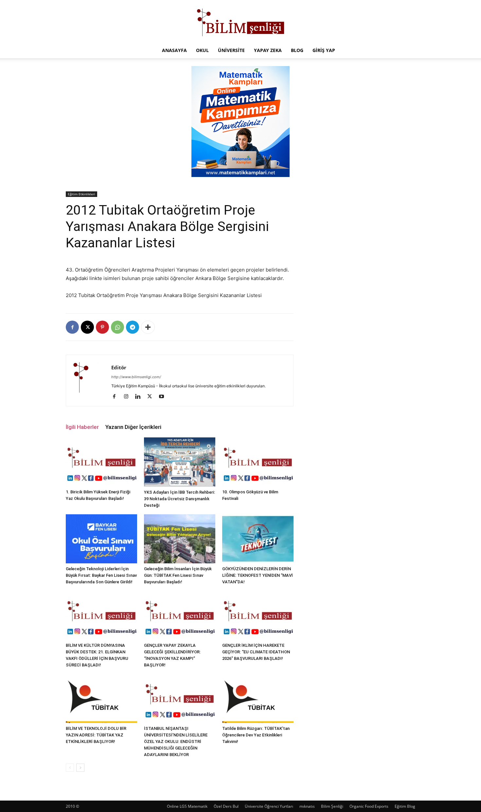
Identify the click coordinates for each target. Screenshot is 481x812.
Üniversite (231, 50)
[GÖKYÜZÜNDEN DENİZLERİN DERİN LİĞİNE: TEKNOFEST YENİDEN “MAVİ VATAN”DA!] (258, 538)
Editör (118, 367)
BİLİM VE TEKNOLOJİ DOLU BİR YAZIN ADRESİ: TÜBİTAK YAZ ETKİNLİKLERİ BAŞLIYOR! (96, 735)
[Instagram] (128, 397)
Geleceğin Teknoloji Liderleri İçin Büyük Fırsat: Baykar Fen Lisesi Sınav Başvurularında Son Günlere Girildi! (101, 575)
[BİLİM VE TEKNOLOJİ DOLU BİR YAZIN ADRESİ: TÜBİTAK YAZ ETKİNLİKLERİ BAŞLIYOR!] (101, 698)
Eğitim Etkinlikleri (81, 194)
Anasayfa (174, 50)
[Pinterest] (102, 327)
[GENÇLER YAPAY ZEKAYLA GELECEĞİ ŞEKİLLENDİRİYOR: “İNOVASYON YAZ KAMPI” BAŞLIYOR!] (179, 615)
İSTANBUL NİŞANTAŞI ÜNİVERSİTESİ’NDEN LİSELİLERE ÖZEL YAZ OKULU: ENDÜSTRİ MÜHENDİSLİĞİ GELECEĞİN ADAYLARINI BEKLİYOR (175, 741)
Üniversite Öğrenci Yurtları (269, 806)
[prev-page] (70, 768)
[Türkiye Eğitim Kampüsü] (240, 21)
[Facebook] (72, 327)
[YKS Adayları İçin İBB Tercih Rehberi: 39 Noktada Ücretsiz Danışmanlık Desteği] (179, 461)
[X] (87, 327)
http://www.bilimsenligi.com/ (136, 377)
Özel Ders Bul (226, 806)
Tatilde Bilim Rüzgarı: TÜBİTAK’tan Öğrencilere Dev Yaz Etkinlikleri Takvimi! (256, 735)
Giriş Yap (323, 50)
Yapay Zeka (268, 50)
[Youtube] (163, 397)
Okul (202, 50)
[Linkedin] (140, 397)
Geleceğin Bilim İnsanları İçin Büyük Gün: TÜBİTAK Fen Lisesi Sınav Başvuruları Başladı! (178, 575)
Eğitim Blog (405, 806)
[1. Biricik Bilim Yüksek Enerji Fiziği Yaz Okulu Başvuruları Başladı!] (101, 461)
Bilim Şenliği (332, 806)
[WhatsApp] (117, 327)
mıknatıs (307, 806)
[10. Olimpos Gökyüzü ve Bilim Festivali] (258, 461)
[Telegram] (132, 327)
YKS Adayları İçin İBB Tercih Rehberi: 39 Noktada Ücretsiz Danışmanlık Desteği (179, 499)
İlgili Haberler (82, 427)
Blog (297, 50)
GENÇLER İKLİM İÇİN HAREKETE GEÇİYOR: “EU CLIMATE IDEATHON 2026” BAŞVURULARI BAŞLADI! (256, 652)
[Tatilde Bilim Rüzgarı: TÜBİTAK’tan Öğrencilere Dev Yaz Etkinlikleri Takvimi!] (258, 698)
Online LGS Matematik (187, 806)
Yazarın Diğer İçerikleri (133, 427)
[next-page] (80, 768)
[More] (148, 327)
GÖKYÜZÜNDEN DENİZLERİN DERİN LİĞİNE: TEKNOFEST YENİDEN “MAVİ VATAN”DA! (257, 575)
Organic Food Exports (368, 806)
